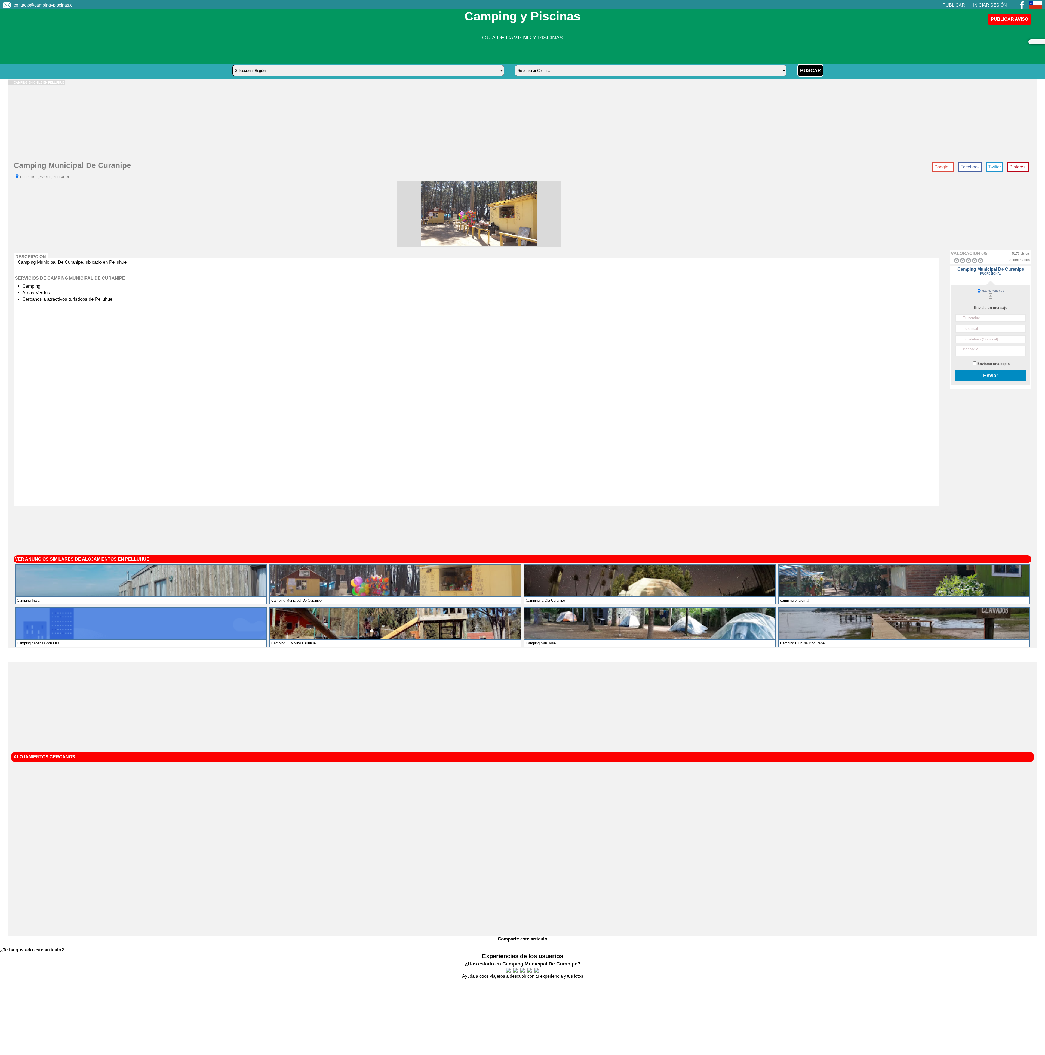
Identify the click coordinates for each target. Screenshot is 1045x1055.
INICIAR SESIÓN (990, 5)
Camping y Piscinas (522, 16)
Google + (943, 167)
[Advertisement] (171, 123)
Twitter (994, 167)
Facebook (970, 167)
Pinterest (1017, 167)
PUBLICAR (954, 5)
